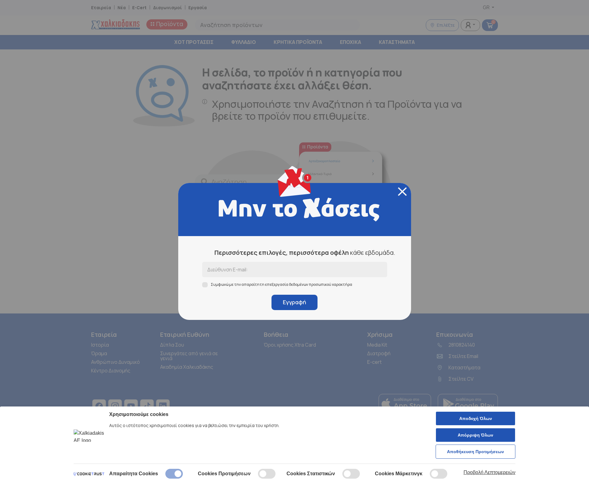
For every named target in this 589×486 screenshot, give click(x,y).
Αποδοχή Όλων (475, 418)
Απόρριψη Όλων (475, 435)
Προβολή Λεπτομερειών (489, 472)
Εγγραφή (294, 302)
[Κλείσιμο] (402, 191)
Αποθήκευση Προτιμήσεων (475, 451)
